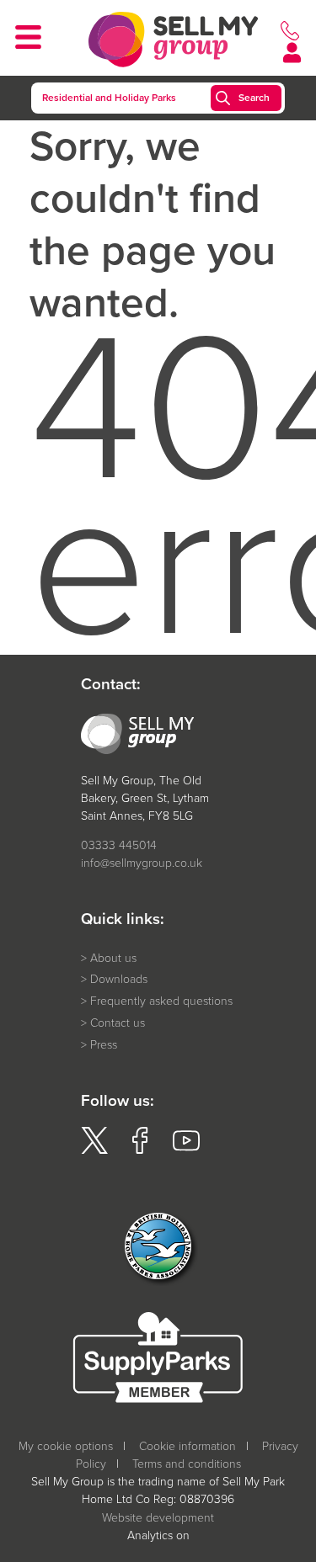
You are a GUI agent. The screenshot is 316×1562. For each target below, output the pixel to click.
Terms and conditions (186, 1464)
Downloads (118, 979)
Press (103, 1045)
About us (113, 958)
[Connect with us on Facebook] (139, 1150)
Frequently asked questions (161, 1001)
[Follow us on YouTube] (186, 1150)
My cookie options (66, 1446)
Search (254, 97)
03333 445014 (119, 845)
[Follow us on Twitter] (94, 1150)
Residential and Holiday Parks (109, 97)
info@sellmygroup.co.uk (141, 863)
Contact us (117, 1023)
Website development (158, 1518)
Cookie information (187, 1446)
